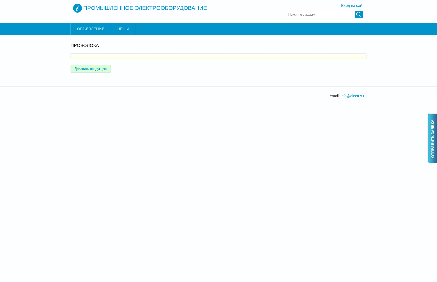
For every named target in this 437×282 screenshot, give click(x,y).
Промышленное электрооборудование (145, 8)
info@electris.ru (353, 96)
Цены (123, 29)
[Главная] (77, 8)
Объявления (90, 29)
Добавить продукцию (91, 69)
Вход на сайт (352, 5)
